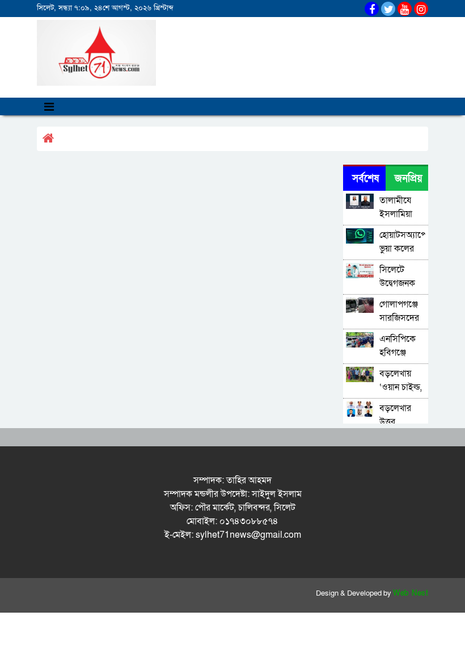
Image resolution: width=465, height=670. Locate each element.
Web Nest (410, 593)
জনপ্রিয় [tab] (408, 178)
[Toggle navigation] (49, 106)
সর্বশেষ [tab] (365, 178)
